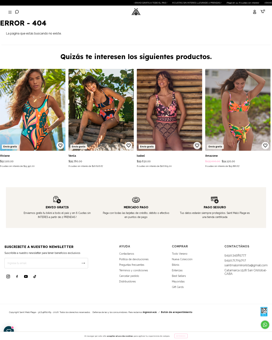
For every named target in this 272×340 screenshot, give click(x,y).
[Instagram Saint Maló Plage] (8, 276)
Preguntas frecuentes (131, 264)
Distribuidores (127, 281)
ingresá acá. (150, 312)
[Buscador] (17, 12)
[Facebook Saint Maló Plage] (17, 276)
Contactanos (126, 253)
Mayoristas (178, 281)
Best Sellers (179, 275)
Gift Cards (178, 287)
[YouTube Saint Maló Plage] (26, 276)
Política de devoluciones (134, 259)
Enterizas (177, 270)
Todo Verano (179, 253)
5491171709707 (235, 260)
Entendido (181, 336)
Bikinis (175, 264)
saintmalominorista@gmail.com (246, 265)
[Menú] (9, 12)
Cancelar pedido (129, 275)
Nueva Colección (182, 259)
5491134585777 (235, 255)
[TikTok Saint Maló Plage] (34, 276)
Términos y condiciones (133, 270)
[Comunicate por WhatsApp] (265, 325)
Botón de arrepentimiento (176, 312)
